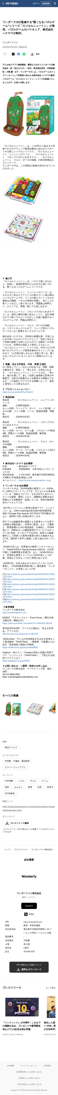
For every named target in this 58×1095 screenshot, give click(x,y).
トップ (7, 849)
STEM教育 (10, 793)
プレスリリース (21, 849)
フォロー (29, 906)
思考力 (50, 787)
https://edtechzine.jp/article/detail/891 (20, 647)
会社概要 (10, 1065)
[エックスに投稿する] (13, 54)
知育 (7, 787)
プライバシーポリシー (29, 1065)
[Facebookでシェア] (18, 54)
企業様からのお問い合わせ (29, 1078)
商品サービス (11, 747)
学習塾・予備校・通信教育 (17, 761)
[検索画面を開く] (55, 3)
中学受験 (9, 781)
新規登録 (46, 3)
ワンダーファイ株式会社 (42, 849)
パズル (21, 781)
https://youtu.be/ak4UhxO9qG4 (18, 392)
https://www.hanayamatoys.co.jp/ (35, 480)
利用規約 (47, 1065)
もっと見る (50, 988)
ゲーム (45, 781)
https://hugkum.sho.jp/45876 (16, 661)
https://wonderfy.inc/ (32, 922)
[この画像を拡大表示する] (13, 709)
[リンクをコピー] (37, 54)
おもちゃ (18, 787)
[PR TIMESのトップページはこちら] (12, 3)
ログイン (36, 3)
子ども (33, 781)
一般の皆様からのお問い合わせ (29, 1084)
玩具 (39, 787)
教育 (30, 787)
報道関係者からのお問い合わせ (29, 1072)
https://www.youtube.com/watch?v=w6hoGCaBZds (27, 623)
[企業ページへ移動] (29, 877)
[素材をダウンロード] (32, 54)
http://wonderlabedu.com (14, 612)
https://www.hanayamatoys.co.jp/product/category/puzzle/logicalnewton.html (29, 808)
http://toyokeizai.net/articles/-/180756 (20, 634)
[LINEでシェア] (24, 54)
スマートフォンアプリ (15, 767)
